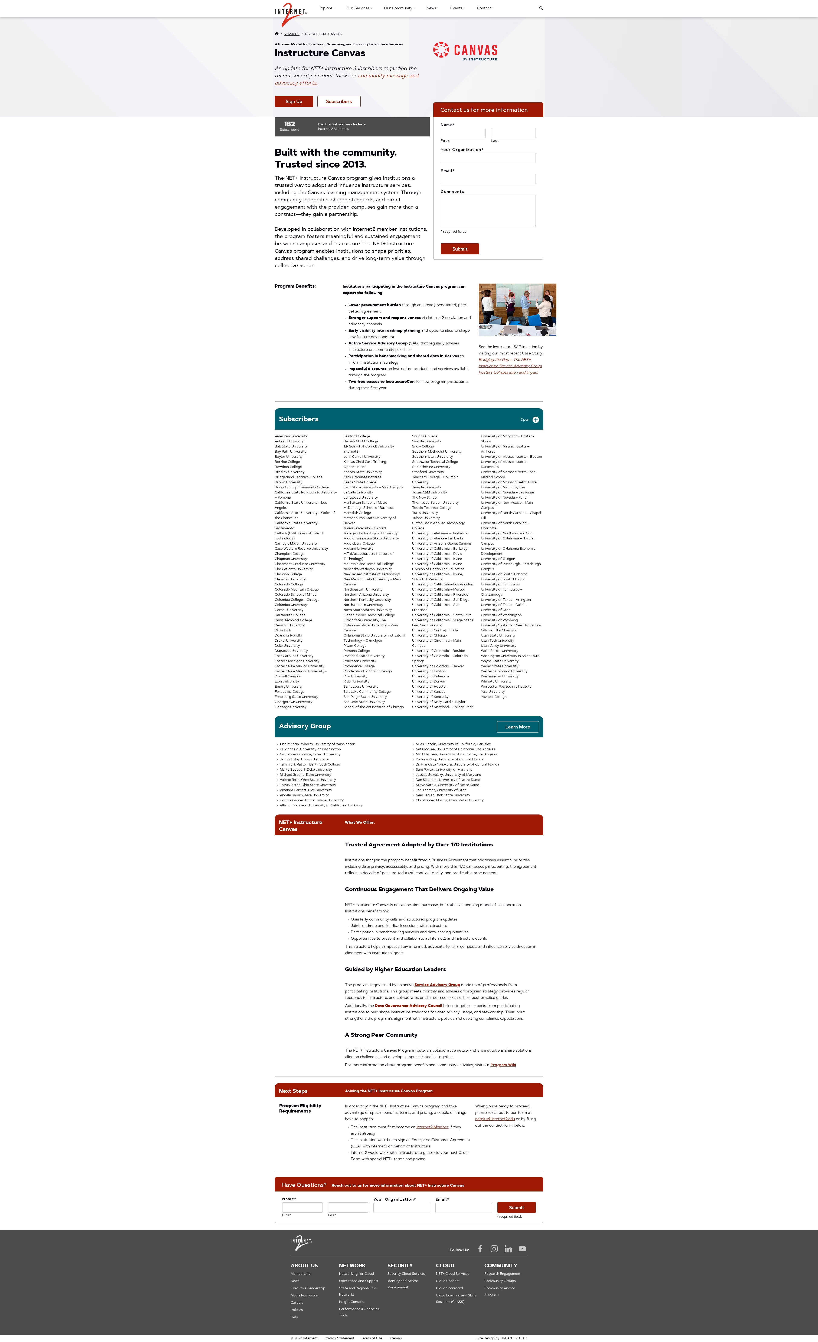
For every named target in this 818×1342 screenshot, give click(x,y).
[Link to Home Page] (277, 34)
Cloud (445, 1266)
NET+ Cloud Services (452, 1274)
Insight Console (351, 1302)
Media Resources (304, 1295)
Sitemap (395, 1338)
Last (495, 141)
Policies (297, 1310)
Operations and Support (359, 1281)
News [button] (432, 8)
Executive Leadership (308, 1288)
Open (524, 420)
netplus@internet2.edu (495, 1119)
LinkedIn (508, 1249)
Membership (301, 1274)
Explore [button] (326, 8)
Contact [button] (484, 8)
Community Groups (500, 1281)
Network (352, 1266)
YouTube (522, 1249)
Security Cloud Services (406, 1274)
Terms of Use (371, 1338)
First (445, 141)
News (295, 1281)
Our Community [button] (398, 8)
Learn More (517, 727)
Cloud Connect (448, 1281)
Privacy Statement (339, 1338)
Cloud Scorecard (449, 1288)
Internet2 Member (432, 1127)
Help (294, 1317)
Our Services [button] (359, 8)
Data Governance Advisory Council (408, 1006)
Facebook (480, 1249)
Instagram (494, 1249)
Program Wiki (503, 1065)
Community (500, 1266)
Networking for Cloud (356, 1274)
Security (400, 1266)
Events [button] (457, 8)
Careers (297, 1303)
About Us (304, 1266)
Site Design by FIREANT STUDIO (502, 1338)
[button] (291, 13)
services (292, 34)
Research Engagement (502, 1274)
